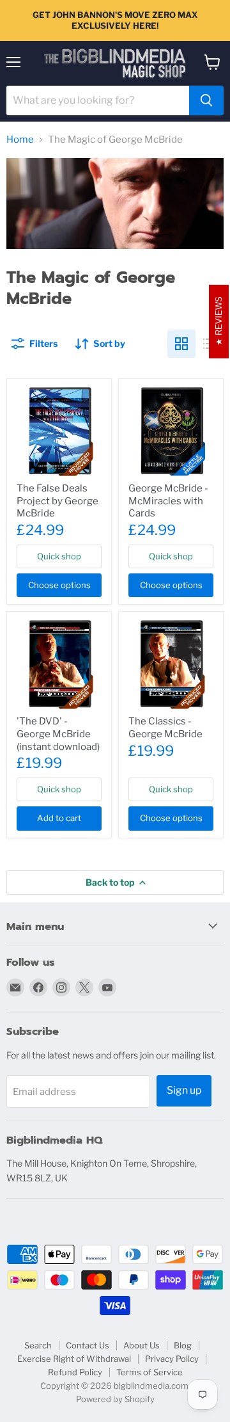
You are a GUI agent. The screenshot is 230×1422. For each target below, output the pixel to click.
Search (38, 1345)
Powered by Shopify (115, 1399)
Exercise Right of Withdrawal (74, 1359)
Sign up (184, 1090)
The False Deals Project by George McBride (57, 501)
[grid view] (181, 344)
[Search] (206, 100)
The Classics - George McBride (165, 727)
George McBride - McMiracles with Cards (168, 501)
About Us (141, 1345)
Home (20, 139)
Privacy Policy (172, 1359)
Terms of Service (149, 1372)
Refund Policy (75, 1372)
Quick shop (59, 556)
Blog (183, 1345)
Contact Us (87, 1345)
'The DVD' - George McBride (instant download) (58, 733)
